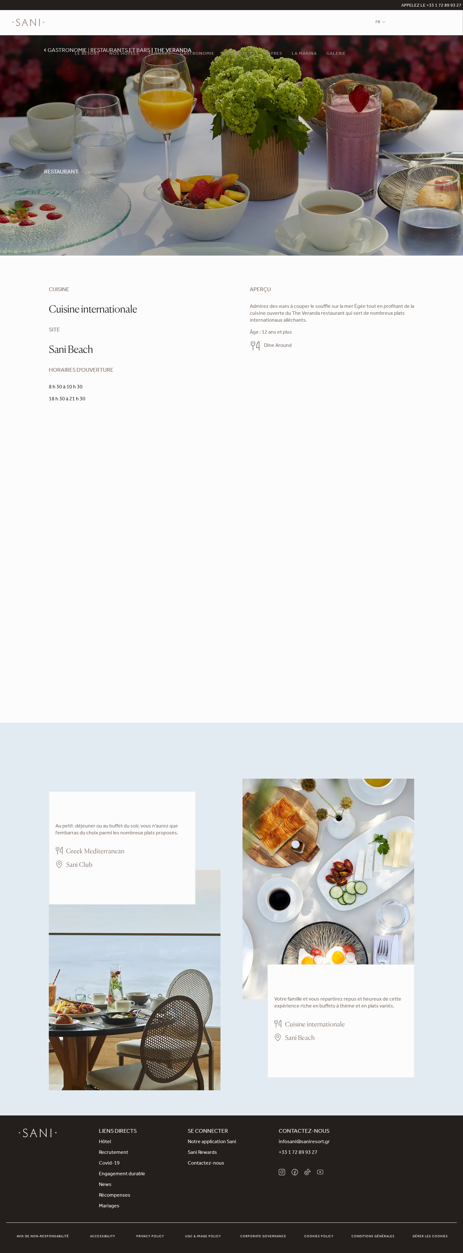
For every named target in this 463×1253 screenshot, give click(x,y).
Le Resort (87, 54)
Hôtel (105, 1142)
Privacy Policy (150, 1236)
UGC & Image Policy (203, 1236)
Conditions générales (373, 1236)
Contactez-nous (206, 1163)
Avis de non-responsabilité (43, 1236)
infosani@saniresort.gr (304, 1142)
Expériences (239, 54)
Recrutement (113, 1152)
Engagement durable (122, 1174)
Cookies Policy (319, 1236)
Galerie (336, 54)
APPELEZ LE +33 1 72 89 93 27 (431, 6)
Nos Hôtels (124, 54)
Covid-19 (109, 1163)
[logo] (28, 22)
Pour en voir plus (73, 882)
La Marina (304, 54)
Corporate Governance (263, 1236)
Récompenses (114, 1195)
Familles (160, 54)
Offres (273, 54)
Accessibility (102, 1236)
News (105, 1185)
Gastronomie (197, 54)
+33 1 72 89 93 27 (298, 1152)
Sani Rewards (202, 1152)
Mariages (109, 1206)
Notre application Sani (212, 1142)
